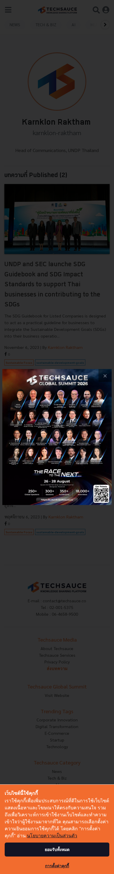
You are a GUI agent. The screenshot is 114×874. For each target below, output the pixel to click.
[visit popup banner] (57, 437)
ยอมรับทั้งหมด (57, 849)
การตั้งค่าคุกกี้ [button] (57, 865)
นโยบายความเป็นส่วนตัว (52, 835)
